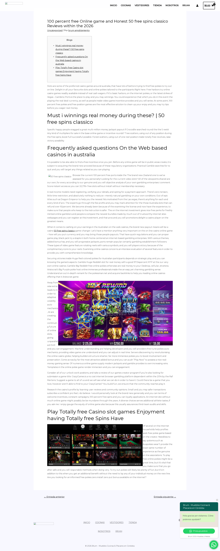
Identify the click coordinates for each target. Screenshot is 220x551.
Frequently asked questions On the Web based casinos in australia (72, 60)
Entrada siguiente (165, 496)
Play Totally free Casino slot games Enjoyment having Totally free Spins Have (72, 71)
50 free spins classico (64, 231)
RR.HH (186, 5)
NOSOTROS (172, 5)
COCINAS (126, 5)
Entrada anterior (54, 496)
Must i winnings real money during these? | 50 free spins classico (70, 49)
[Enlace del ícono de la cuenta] (197, 5)
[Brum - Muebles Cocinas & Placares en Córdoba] (14, 5)
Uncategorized (55, 30)
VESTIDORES (142, 5)
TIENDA (157, 5)
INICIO (113, 5)
